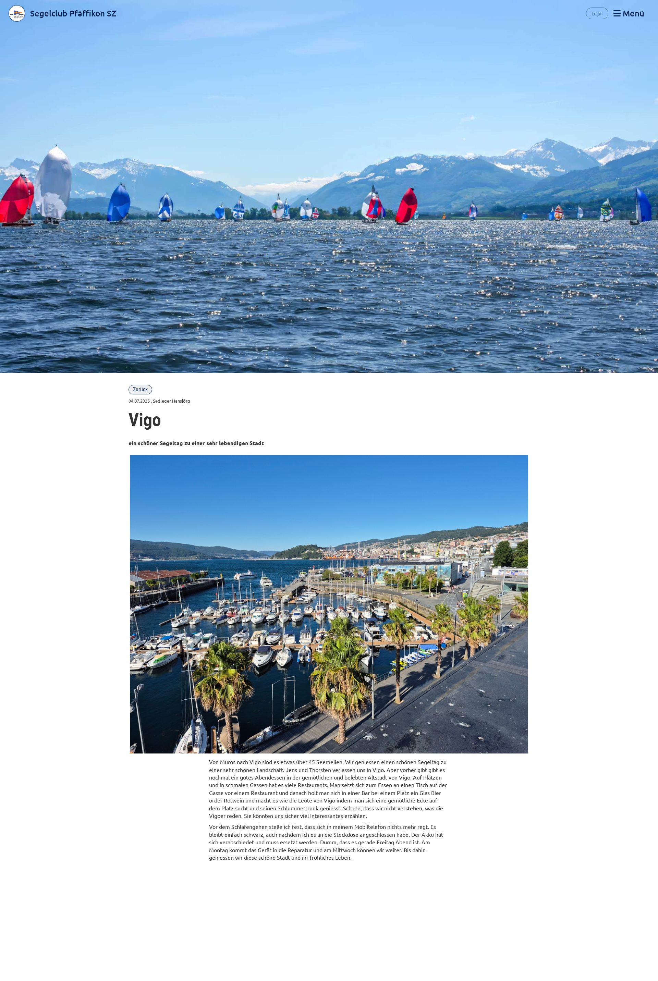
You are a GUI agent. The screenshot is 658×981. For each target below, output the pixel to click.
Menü (632, 13)
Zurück (140, 389)
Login (597, 13)
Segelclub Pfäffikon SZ (73, 13)
